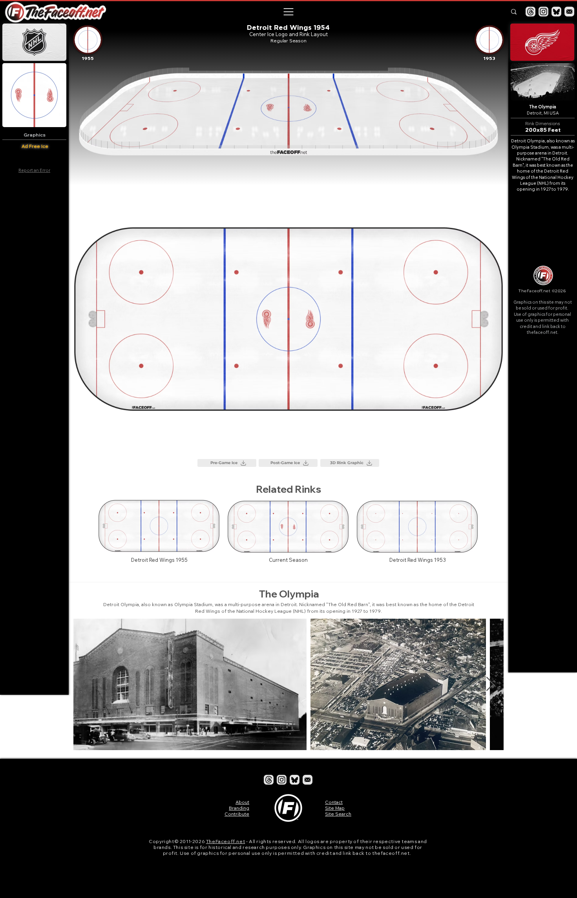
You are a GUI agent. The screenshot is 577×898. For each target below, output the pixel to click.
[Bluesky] (556, 11)
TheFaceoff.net (225, 841)
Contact (334, 802)
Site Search (338, 814)
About (242, 802)
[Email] (569, 11)
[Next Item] (490, 684)
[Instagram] (543, 11)
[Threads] (530, 11)
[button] (288, 12)
